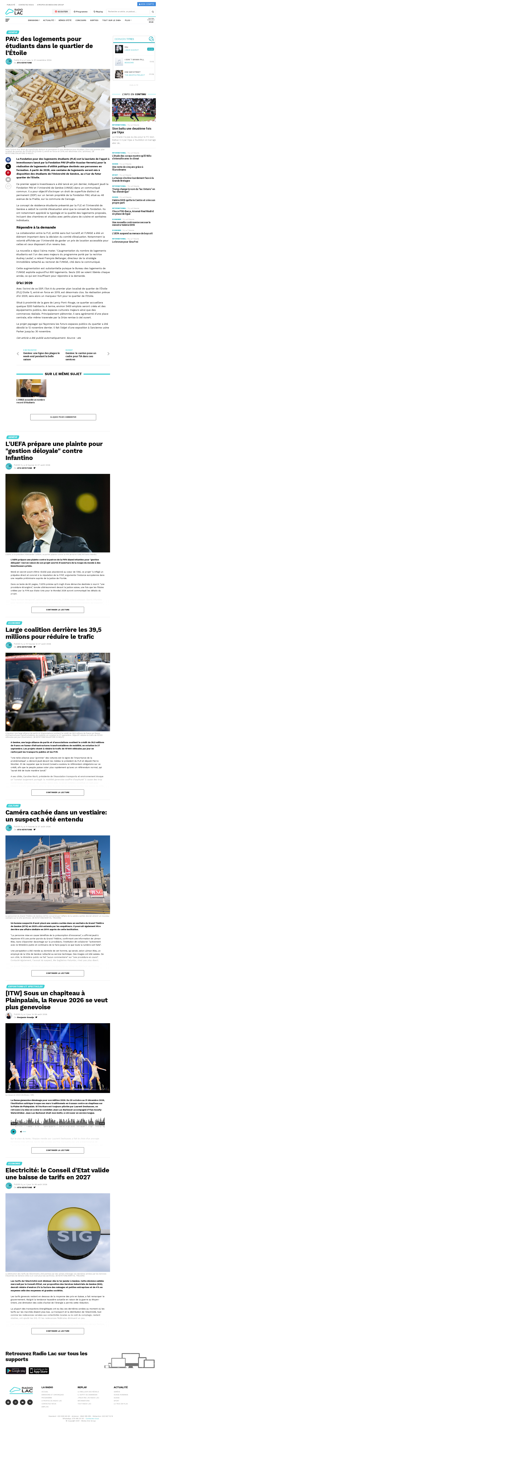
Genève (117, 1392)
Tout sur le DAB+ (111, 20)
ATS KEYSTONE (24, 63)
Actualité (48, 20)
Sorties (94, 20)
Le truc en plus (121, 1404)
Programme (81, 12)
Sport (116, 1401)
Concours (80, 20)
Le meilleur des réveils (88, 1392)
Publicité (11, 5)
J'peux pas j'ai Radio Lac (88, 1398)
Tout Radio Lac (84, 1404)
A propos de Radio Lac (52, 1401)
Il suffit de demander (87, 1395)
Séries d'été (65, 20)
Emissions (33, 20)
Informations (84, 1401)
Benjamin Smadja (25, 1017)
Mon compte (147, 4)
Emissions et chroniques (53, 1395)
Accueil (45, 1392)
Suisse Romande (121, 1395)
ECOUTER (62, 12)
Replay (99, 12)
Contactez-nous (26, 5)
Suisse (116, 1398)
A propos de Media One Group (50, 5)
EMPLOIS (45, 1407)
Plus (127, 20)
